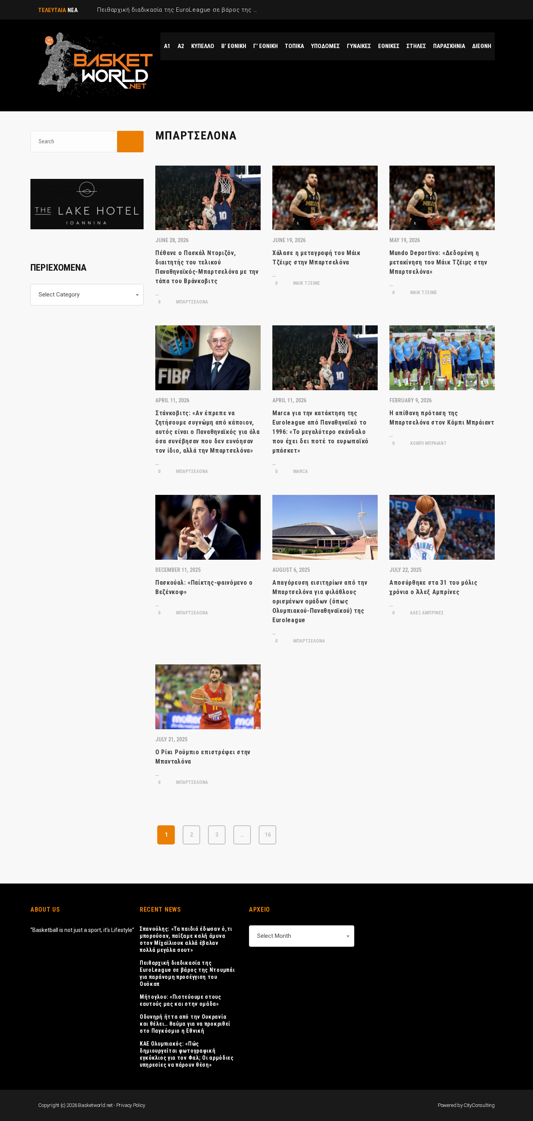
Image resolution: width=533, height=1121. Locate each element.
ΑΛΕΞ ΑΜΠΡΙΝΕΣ (426, 613)
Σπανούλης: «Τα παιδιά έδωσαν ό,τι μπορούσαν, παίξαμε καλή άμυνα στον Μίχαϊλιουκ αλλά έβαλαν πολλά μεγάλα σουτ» (186, 939)
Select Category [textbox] (59, 294)
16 (268, 835)
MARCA (300, 471)
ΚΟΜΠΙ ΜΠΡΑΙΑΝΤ (428, 443)
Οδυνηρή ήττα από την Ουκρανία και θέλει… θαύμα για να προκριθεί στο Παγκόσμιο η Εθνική (185, 1024)
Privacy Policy (130, 1105)
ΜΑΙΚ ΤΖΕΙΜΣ (306, 283)
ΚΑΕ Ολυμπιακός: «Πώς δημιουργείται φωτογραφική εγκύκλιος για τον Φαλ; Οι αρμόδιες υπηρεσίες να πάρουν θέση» (187, 1054)
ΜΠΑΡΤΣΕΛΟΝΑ (191, 302)
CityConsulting (479, 1105)
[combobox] (87, 294)
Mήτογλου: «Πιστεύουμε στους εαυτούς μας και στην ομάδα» (180, 1000)
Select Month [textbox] (274, 935)
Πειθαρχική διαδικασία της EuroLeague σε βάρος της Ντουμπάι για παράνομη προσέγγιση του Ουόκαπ (187, 973)
